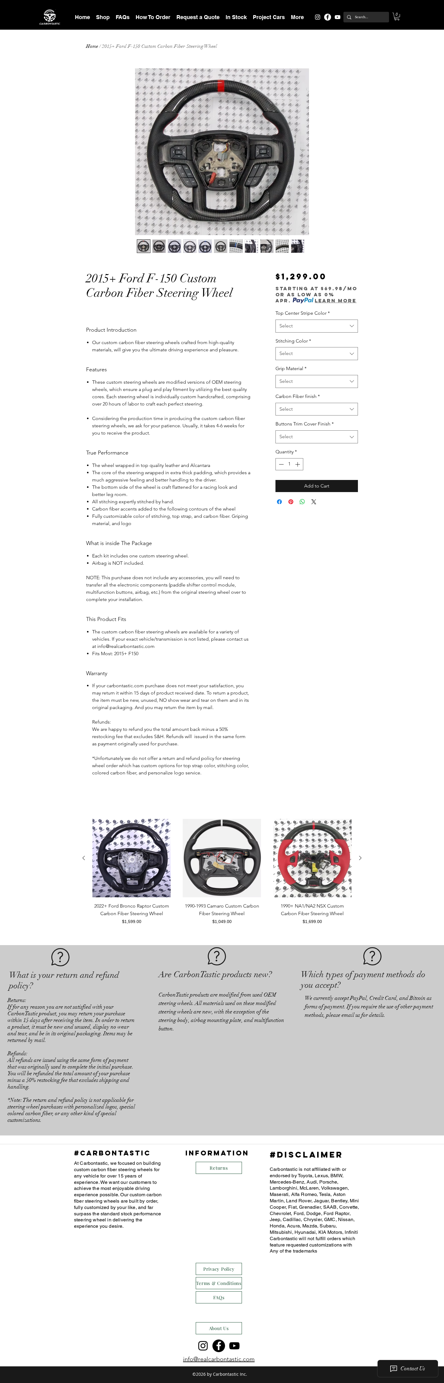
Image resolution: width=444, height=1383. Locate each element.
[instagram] (317, 17)
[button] (103, 17)
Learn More (335, 300)
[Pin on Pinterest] (290, 501)
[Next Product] (360, 858)
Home (92, 46)
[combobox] (316, 326)
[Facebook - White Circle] (327, 17)
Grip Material (291, 368)
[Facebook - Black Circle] (218, 1345)
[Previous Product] (83, 858)
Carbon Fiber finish (297, 396)
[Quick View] (131, 858)
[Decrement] (280, 464)
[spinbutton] (289, 464)
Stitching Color (293, 341)
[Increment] (298, 464)
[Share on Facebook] (279, 501)
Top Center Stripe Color (302, 313)
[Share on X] (313, 501)
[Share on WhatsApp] (302, 501)
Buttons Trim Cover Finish (304, 424)
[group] (222, 876)
